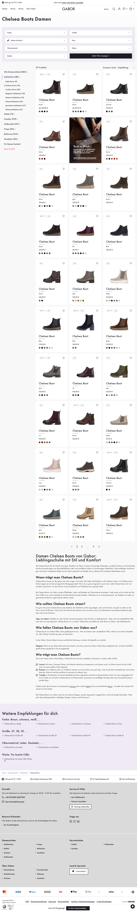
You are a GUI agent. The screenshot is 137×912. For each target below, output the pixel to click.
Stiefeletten (24, 773)
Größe (74, 33)
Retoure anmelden (78, 801)
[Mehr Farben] (86, 111)
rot (112, 111)
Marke (9, 56)
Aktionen (40, 874)
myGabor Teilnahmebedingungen (83, 901)
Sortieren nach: (109, 68)
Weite (74, 48)
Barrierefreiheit (63, 901)
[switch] (10, 909)
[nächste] (99, 546)
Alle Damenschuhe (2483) (15, 72)
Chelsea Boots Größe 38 (13, 735)
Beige (88, 686)
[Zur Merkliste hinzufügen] (64, 74)
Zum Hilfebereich (78, 797)
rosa (39, 489)
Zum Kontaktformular (15, 802)
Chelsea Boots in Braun (46, 724)
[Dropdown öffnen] (8, 9)
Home (4, 773)
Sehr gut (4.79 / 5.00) (13, 779)
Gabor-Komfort (16, 40)
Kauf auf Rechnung (128, 779)
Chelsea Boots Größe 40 (81, 735)
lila (73, 253)
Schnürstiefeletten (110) (14, 101)
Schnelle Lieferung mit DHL (42, 779)
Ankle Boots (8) (11, 81)
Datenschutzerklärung (39, 901)
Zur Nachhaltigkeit (11, 825)
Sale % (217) (9, 149)
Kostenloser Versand (72, 779)
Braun (110, 686)
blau (47, 253)
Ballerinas (41, 848)
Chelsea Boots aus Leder (13, 747)
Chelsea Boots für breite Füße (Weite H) (18, 760)
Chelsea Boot (47, 100)
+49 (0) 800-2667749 (15, 797)
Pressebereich (42, 870)
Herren (12, 9)
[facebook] (74, 821)
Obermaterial (12, 48)
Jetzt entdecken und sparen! (84, 158)
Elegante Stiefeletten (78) (15, 93)
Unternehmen (9, 870)
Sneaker (7, 853)
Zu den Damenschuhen (77, 908)
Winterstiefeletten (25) (14, 109)
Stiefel (6, 848)
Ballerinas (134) (10, 134)
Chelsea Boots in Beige (12, 724)
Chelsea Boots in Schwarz (81, 724)
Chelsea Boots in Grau (114, 724)
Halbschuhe (8, 857)
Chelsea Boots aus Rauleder (48, 747)
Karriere (7, 878)
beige (42, 206)
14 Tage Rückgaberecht (100, 779)
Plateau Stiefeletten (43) (14, 97)
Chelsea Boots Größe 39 (47, 735)
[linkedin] (78, 821)
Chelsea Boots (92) (12, 85)
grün (49, 253)
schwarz (42, 111)
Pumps (39, 844)
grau (83, 111)
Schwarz (73, 686)
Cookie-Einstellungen (104, 901)
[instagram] (71, 821)
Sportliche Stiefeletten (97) (15, 105)
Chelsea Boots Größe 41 (115, 735)
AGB (27, 901)
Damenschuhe (12, 773)
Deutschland (80, 871)
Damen (4, 9)
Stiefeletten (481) (11, 77)
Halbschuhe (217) (11, 124)
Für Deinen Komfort (12, 144)
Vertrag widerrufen (81, 807)
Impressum (52, 901)
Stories (20, 9)
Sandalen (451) (10, 139)
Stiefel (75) (8, 114)
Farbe (9, 33)
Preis (73, 40)
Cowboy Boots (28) (12, 89)
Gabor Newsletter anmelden (72, 2)
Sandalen (41, 853)
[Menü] (13, 905)
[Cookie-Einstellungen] (133, 906)
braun (39, 111)
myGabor (40, 878)
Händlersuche (9, 874)
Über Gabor (31, 9)
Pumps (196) (9, 129)
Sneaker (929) (10, 119)
